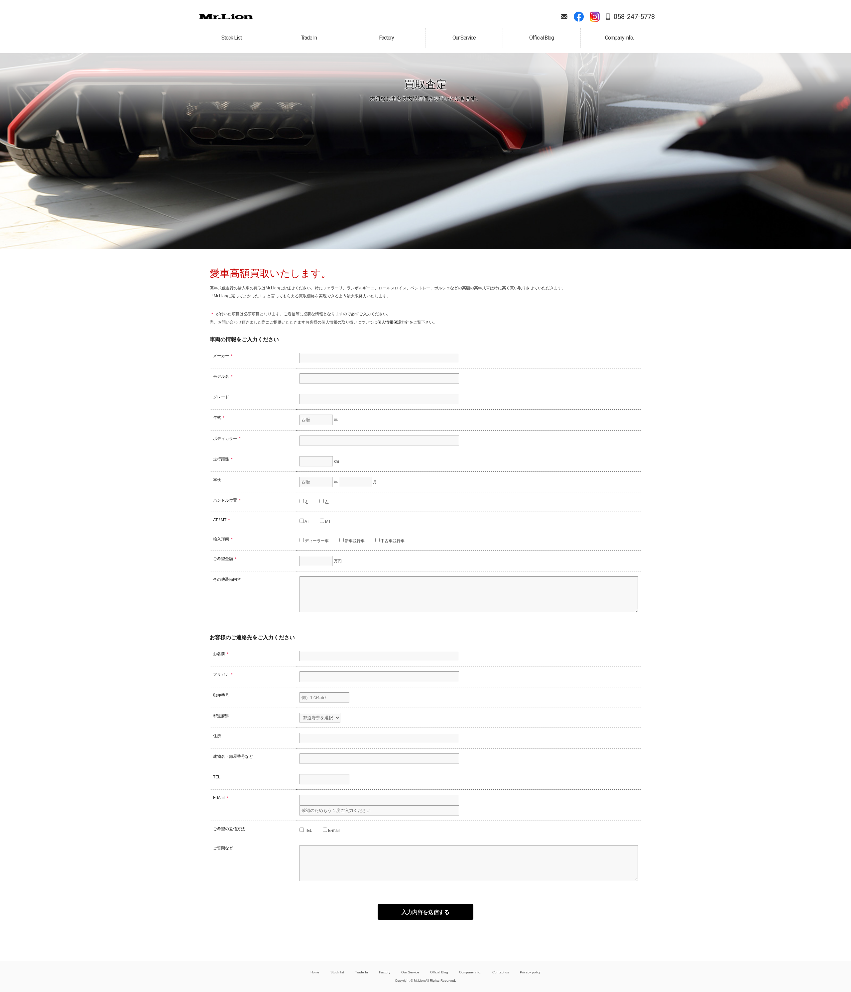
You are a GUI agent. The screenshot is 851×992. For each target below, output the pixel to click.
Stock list (337, 972)
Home (314, 972)
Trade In (361, 972)
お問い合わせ (564, 16)
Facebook (579, 17)
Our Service (410, 972)
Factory (384, 972)
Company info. (470, 972)
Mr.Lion (226, 16)
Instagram (595, 17)
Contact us (500, 972)
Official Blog (439, 972)
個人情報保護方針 (393, 322)
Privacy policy (530, 972)
